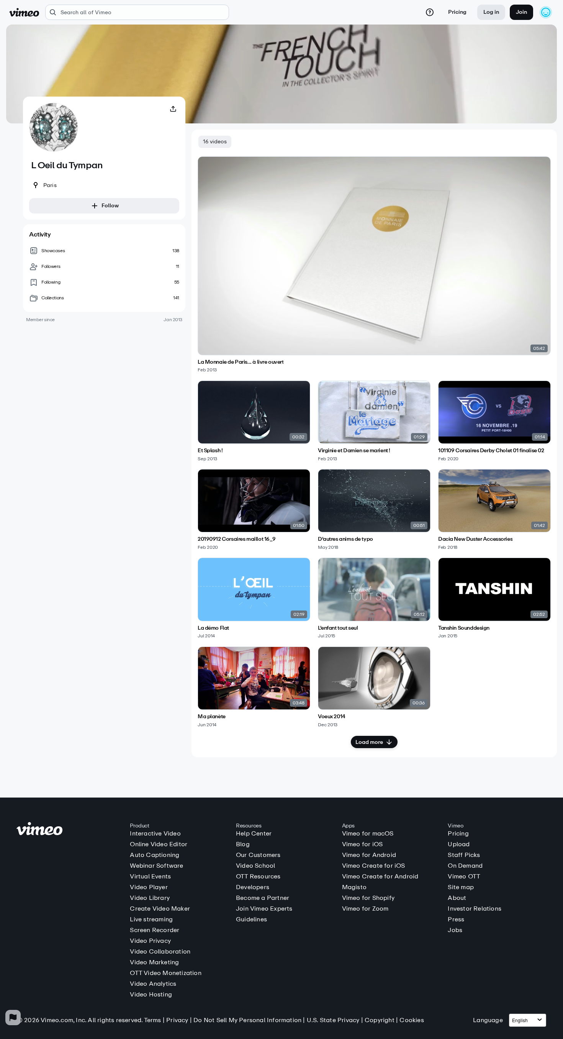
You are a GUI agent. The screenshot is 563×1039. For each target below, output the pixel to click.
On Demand (465, 866)
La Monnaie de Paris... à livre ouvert (240, 362)
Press (456, 919)
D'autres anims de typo (345, 539)
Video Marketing (154, 962)
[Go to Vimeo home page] (24, 12)
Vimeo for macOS (368, 833)
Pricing (457, 12)
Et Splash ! (210, 451)
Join (521, 12)
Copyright (379, 1020)
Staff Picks (464, 855)
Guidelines (251, 919)
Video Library (150, 898)
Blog (243, 844)
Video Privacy (150, 941)
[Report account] (13, 1017)
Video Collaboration (160, 951)
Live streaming (151, 919)
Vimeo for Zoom (365, 909)
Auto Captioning (154, 855)
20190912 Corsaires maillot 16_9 (237, 539)
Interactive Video (155, 833)
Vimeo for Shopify (368, 898)
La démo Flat (213, 628)
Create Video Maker (160, 909)
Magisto (354, 887)
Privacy (177, 1020)
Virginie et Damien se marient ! (354, 451)
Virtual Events (150, 876)
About (457, 898)
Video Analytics (153, 984)
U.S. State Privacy (333, 1020)
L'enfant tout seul (338, 628)
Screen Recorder (154, 930)
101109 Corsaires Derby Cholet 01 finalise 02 (491, 451)
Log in (491, 12)
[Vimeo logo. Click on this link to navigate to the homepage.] (69, 830)
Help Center (254, 833)
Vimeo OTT (464, 876)
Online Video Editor (158, 844)
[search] (137, 12)
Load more (369, 742)
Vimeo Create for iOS (373, 866)
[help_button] (429, 12)
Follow (110, 205)
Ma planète (212, 717)
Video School (255, 866)
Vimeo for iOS (362, 844)
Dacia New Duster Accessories (475, 539)
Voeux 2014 (331, 717)
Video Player (148, 887)
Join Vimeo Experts (264, 909)
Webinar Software (156, 866)
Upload (459, 844)
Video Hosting (151, 994)
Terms (152, 1020)
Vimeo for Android (369, 855)
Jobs (455, 930)
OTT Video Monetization (165, 973)
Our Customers (258, 855)
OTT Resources (258, 876)
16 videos (215, 141)
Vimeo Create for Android (380, 876)
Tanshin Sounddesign (463, 628)
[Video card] (374, 264)
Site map (461, 887)
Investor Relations (474, 909)
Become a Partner (262, 898)
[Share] (173, 109)
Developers (252, 887)
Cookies (411, 1020)
